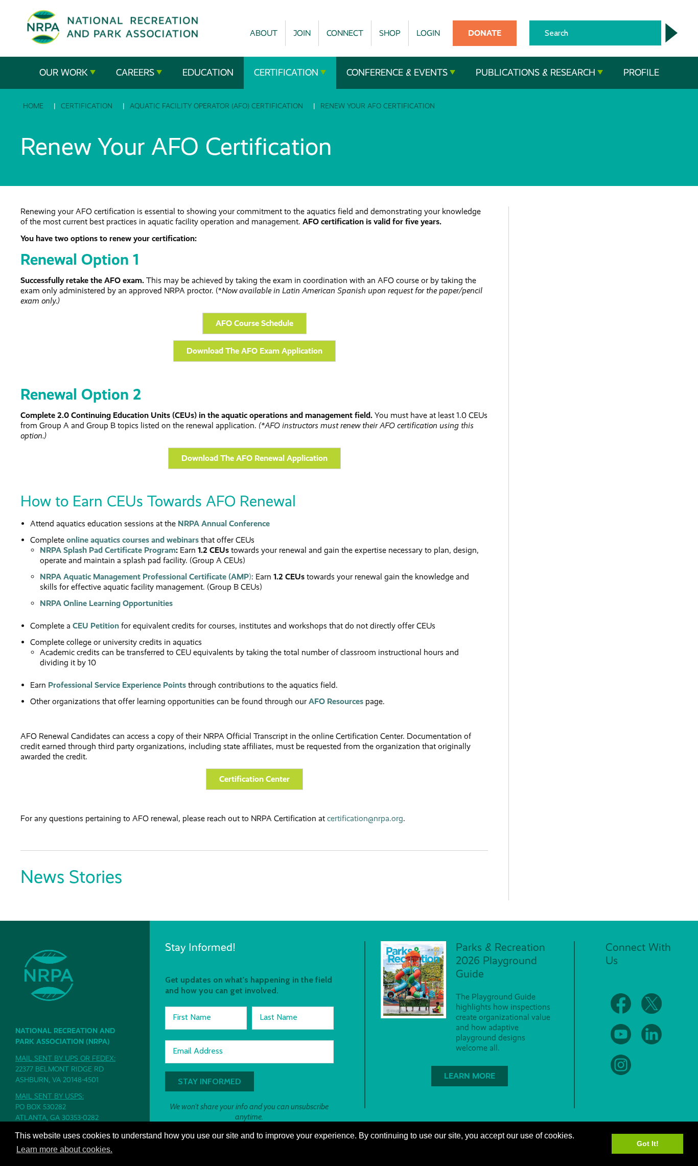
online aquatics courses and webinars (132, 540)
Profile (641, 72)
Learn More (469, 1076)
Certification (286, 72)
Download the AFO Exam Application (254, 351)
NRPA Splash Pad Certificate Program (108, 550)
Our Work (63, 72)
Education (208, 72)
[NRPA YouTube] (621, 1034)
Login (428, 33)
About (263, 33)
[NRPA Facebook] (621, 1003)
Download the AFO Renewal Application (254, 458)
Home (33, 106)
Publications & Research (535, 72)
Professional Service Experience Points (117, 685)
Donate (484, 33)
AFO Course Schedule (254, 323)
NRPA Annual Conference (224, 523)
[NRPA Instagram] (621, 1065)
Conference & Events (397, 72)
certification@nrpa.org (365, 818)
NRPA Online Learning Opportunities (106, 603)
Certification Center (254, 779)
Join (302, 33)
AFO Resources (336, 701)
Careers (135, 72)
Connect (345, 33)
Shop (390, 33)
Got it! (648, 1143)
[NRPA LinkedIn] (651, 1034)
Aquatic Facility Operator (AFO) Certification (216, 106)
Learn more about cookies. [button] (64, 1149)
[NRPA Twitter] (651, 1003)
